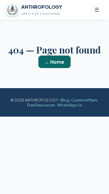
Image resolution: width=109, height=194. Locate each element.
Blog (64, 99)
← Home (54, 62)
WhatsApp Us (69, 104)
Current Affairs (84, 99)
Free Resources (41, 104)
